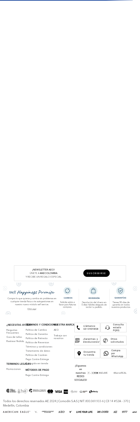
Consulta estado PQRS (118, 327)
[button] (96, 273)
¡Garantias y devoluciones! (90, 340)
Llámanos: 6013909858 (90, 327)
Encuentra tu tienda (90, 353)
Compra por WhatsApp (117, 353)
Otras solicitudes (117, 340)
